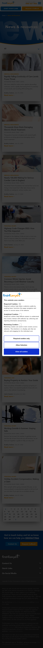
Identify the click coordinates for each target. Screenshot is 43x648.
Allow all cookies (21, 352)
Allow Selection (21, 345)
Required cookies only (21, 338)
